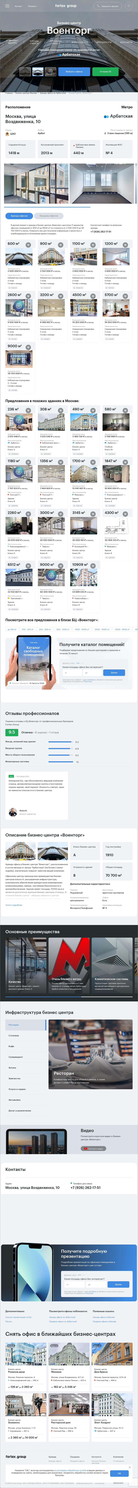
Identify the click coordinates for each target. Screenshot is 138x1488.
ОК (119, 1473)
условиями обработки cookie (71, 1470)
